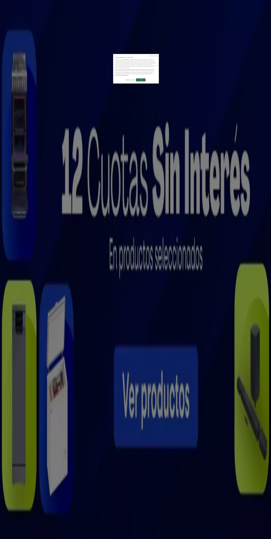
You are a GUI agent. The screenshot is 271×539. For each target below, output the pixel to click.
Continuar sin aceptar (154, 55)
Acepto (140, 79)
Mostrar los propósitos (130, 79)
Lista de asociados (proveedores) (121, 75)
